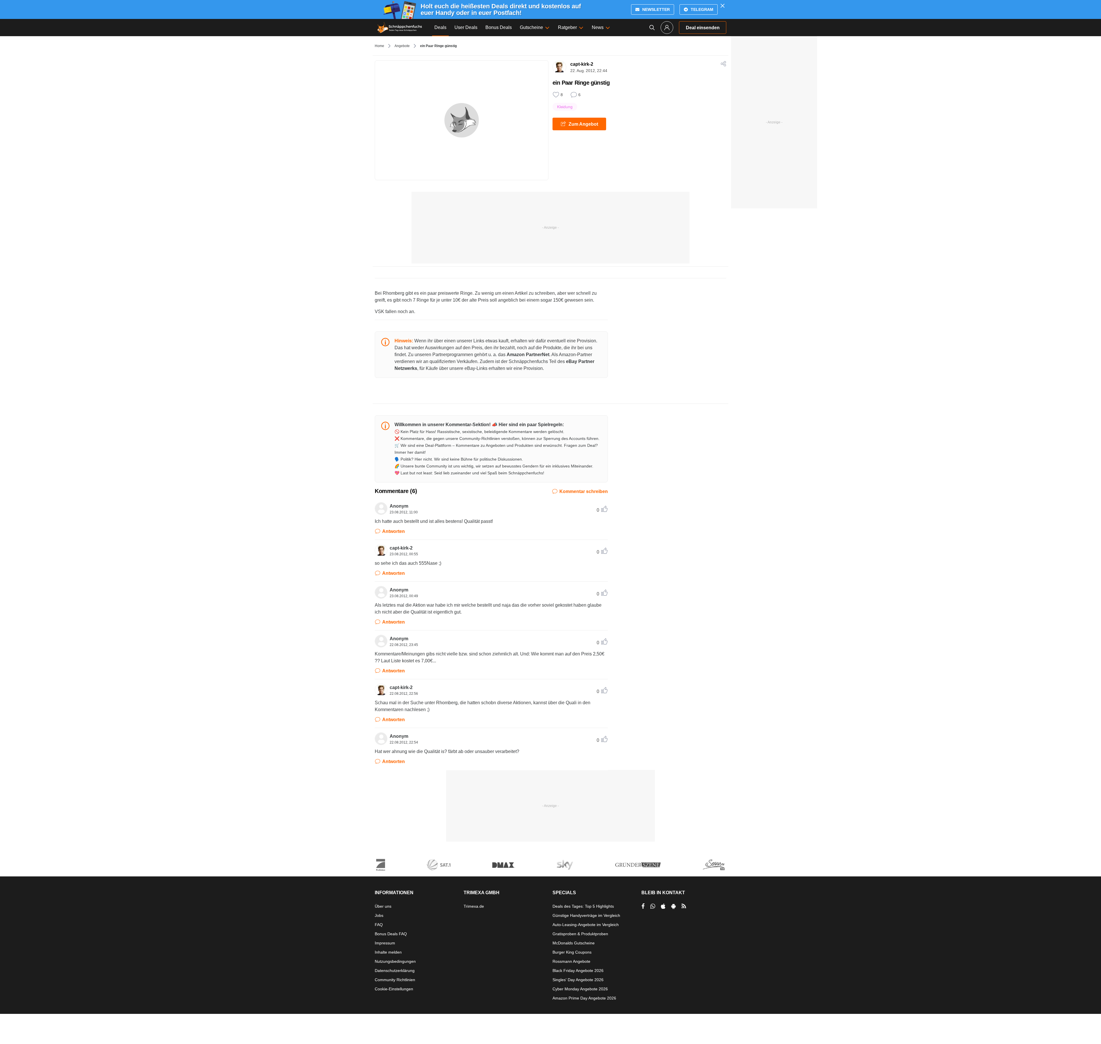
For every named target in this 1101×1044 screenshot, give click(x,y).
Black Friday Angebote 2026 (578, 970)
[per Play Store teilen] (673, 906)
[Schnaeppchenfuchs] (400, 27)
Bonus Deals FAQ (391, 934)
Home (379, 46)
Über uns (383, 906)
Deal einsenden (703, 27)
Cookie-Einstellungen (394, 989)
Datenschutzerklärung (395, 970)
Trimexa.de (474, 906)
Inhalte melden (388, 952)
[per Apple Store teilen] (663, 906)
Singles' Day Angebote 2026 (578, 979)
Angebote (402, 46)
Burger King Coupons (572, 952)
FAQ (379, 924)
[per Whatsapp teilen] (652, 906)
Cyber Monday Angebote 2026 (580, 989)
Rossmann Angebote (571, 961)
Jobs (379, 915)
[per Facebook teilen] (643, 906)
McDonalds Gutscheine (574, 943)
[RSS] (684, 906)
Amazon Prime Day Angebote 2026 (584, 998)
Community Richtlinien (395, 979)
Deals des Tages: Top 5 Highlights (583, 906)
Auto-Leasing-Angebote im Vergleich (586, 924)
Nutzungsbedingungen (395, 961)
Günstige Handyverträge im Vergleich (586, 915)
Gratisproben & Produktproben (580, 934)
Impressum (385, 943)
